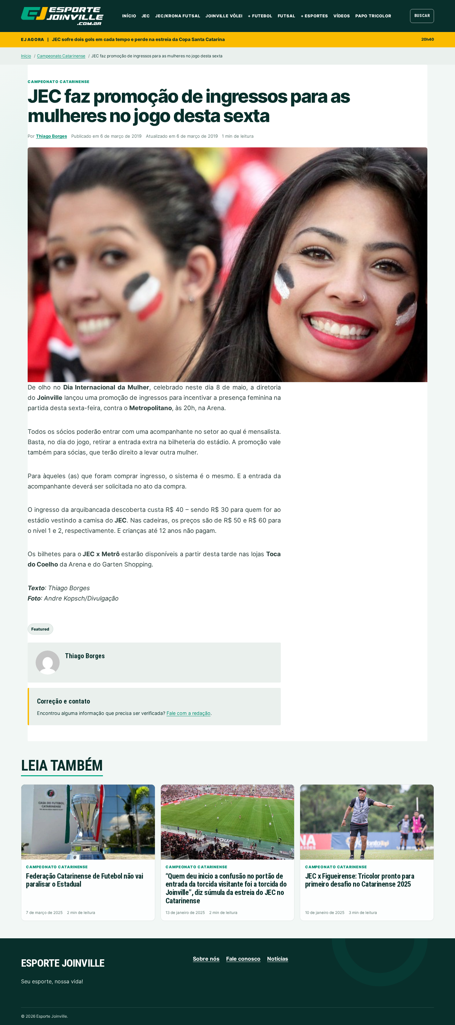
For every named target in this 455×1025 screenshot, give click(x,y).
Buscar (422, 15)
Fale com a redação (189, 713)
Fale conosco (243, 958)
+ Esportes (314, 15)
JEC (146, 15)
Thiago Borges (51, 136)
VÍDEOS (341, 15)
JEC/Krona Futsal (177, 15)
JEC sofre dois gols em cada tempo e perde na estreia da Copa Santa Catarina (138, 39)
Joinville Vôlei (224, 15)
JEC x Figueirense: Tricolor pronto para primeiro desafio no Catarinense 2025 (359, 880)
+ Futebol (260, 15)
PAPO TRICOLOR (373, 15)
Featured (40, 629)
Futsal (286, 15)
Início (129, 15)
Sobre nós (206, 958)
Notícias (277, 958)
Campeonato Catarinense (61, 55)
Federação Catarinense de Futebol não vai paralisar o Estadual (84, 880)
